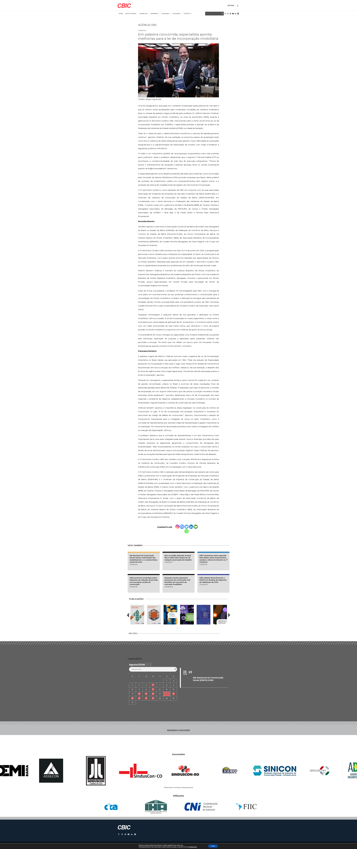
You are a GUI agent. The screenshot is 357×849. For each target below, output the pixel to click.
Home (121, 13)
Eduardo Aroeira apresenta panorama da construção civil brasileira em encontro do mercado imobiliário (177, 581)
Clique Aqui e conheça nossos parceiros (178, 787)
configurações (192, 847)
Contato (187, 13)
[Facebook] (182, 527)
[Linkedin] (191, 527)
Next (229, 615)
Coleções (176, 13)
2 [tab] (180, 628)
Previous (128, 615)
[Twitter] (186, 527)
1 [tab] (177, 628)
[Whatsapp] (186, 531)
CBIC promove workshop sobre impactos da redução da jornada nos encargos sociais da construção (144, 581)
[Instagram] (177, 527)
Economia (165, 13)
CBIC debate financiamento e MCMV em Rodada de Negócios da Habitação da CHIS (212, 580)
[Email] (196, 527)
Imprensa (154, 13)
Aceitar (213, 846)
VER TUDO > (133, 633)
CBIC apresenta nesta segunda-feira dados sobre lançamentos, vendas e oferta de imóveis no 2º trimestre (213, 559)
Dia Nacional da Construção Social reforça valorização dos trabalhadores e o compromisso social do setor (143, 559)
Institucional (130, 13)
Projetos (143, 13)
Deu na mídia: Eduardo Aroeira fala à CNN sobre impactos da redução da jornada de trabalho (178, 558)
